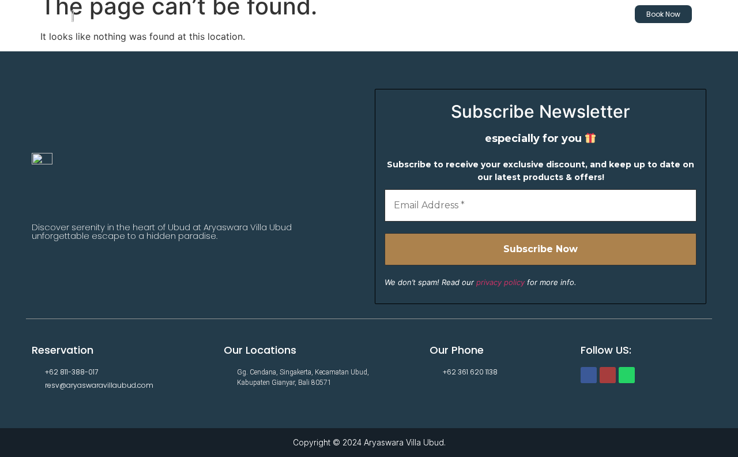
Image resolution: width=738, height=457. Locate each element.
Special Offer (479, 14)
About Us (593, 14)
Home (334, 14)
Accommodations (401, 14)
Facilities (539, 14)
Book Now (663, 14)
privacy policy (500, 282)
